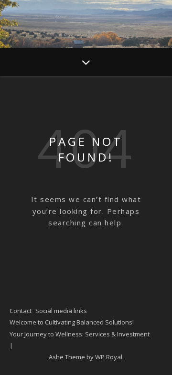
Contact (21, 310)
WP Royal (108, 357)
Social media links (61, 310)
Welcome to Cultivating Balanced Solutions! (72, 322)
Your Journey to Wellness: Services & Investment (80, 334)
